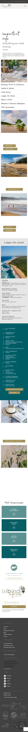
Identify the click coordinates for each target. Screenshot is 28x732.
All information (7, 668)
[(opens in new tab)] (14, 567)
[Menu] (25, 6)
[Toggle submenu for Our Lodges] (24, 1)
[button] (14, 606)
